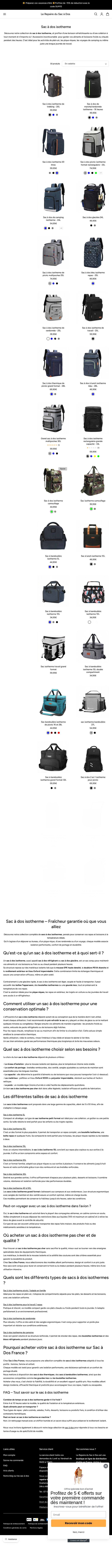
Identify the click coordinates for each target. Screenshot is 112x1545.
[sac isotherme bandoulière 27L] (93, 702)
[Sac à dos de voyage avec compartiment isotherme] (53, 815)
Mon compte (9, 1455)
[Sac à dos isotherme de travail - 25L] (93, 308)
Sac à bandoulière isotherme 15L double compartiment (93, 669)
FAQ (5, 1465)
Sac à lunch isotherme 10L (93, 556)
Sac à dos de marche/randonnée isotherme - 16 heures (93, 107)
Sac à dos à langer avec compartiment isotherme (92, 891)
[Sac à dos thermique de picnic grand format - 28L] (53, 363)
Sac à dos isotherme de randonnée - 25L (53, 329)
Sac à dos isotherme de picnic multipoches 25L (53, 274)
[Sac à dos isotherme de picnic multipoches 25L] (53, 252)
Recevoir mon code (78, 1523)
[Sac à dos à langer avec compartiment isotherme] (93, 870)
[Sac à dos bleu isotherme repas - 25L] (93, 252)
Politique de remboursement (14, 1524)
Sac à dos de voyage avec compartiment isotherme (53, 836)
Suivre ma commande (13, 1460)
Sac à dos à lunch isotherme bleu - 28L (93, 384)
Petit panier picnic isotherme (53, 891)
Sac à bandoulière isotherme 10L (53, 612)
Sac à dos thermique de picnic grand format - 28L (53, 384)
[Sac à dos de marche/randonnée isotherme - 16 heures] (93, 84)
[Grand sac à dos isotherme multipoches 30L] (53, 418)
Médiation (44, 1507)
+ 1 (101, 172)
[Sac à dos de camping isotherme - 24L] (53, 197)
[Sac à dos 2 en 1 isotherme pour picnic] (93, 757)
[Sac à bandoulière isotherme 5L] (53, 536)
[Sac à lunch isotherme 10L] (93, 536)
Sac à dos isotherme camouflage (53, 502)
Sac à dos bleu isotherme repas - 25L (93, 274)
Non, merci (78, 1532)
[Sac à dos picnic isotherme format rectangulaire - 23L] (93, 142)
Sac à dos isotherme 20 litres (53, 163)
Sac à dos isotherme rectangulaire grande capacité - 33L (92, 441)
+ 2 (61, 228)
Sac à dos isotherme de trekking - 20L (53, 105)
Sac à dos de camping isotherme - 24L (53, 218)
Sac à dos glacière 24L (93, 217)
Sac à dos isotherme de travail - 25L (93, 329)
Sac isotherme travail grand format (53, 668)
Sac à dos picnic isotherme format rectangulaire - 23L (92, 163)
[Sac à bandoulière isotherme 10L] (53, 591)
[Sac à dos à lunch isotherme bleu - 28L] (93, 363)
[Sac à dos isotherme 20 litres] (53, 142)
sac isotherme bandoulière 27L (93, 723)
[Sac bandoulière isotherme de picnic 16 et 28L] (53, 702)
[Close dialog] (105, 1466)
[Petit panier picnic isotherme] (53, 870)
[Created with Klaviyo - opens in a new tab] (78, 1540)
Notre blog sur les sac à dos (16, 1476)
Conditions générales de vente (14, 1528)
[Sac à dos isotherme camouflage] (53, 480)
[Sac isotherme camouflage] (93, 480)
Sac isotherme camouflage (93, 501)
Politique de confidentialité (38, 1524)
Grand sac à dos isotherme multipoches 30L (53, 439)
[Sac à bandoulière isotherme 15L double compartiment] (93, 646)
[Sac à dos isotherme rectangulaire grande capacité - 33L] (93, 418)
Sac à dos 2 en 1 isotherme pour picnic (93, 778)
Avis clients (8, 1471)
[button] (4, 14)
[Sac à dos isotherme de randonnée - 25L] (53, 308)
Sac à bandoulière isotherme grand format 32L (53, 778)
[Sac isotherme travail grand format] (53, 646)
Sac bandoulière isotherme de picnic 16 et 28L (53, 723)
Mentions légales (36, 1528)
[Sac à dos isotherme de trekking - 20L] (53, 84)
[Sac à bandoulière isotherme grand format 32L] (53, 757)
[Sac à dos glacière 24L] (93, 197)
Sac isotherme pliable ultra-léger (93, 836)
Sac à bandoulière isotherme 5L (53, 557)
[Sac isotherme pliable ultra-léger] (93, 815)
